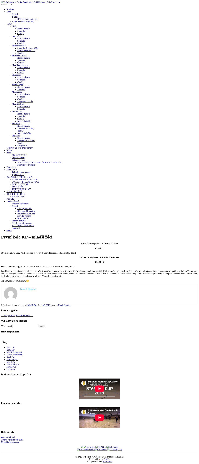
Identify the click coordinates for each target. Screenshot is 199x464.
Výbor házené (18, 174)
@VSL (107, 459)
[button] (7, 5)
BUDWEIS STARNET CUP (19, 177)
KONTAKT (11, 170)
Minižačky (16, 123)
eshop (9, 230)
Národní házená (24, 216)
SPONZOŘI (17, 187)
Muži (14, 26)
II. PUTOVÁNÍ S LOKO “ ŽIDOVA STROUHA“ (39, 162)
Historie (15, 14)
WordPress (107, 461)
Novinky (10, 9)
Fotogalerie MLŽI (25, 101)
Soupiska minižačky (26, 128)
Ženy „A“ (16, 36)
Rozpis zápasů (23, 29)
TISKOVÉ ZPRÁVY (21, 189)
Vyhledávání (6, 326)
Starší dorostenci (19, 46)
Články (20, 33)
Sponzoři (16, 228)
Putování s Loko (19, 160)
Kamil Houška (64, 305)
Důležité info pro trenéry (27, 19)
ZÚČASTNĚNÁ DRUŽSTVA (25, 182)
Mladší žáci (17, 92)
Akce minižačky (24, 121)
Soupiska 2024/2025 (26, 140)
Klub (8, 12)
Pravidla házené (8, 437)
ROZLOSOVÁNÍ (20, 184)
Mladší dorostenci (19, 55)
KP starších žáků (24, 315)
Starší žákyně (17, 84)
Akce (8, 153)
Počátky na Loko (24, 208)
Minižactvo (17, 111)
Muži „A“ (10, 347)
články (20, 131)
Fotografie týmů (19, 221)
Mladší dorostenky (20, 65)
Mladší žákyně (18, 104)
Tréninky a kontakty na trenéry (19, 148)
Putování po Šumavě (26, 165)
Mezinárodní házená (26, 213)
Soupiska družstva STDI (27, 48)
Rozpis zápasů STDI (26, 50)
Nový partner (8, 315)
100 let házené (12, 201)
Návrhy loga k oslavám (22, 223)
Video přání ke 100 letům (23, 225)
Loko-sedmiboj (18, 157)
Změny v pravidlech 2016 (12, 440)
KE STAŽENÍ (18, 196)
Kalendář (10, 199)
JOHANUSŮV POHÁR (22, 21)
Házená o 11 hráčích (26, 211)
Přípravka (16, 136)
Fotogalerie (22, 145)
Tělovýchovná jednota (21, 172)
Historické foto (23, 218)
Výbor (14, 16)
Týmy (9, 24)
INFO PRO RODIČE (15, 194)
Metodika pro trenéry (10, 442)
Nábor (9, 150)
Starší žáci (16, 75)
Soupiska (21, 31)
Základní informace (20, 204)
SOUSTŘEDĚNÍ (19, 155)
